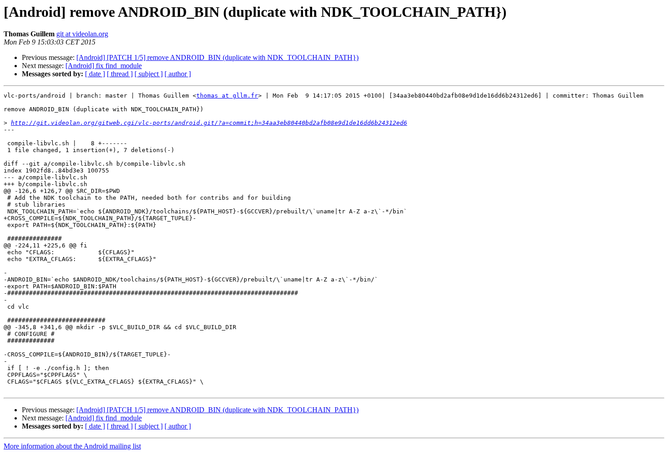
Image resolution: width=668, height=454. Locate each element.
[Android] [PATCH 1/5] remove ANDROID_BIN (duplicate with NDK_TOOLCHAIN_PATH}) (217, 57)
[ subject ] (149, 74)
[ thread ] (120, 74)
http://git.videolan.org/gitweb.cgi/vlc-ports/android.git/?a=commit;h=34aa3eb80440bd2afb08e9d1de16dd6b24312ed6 (209, 122)
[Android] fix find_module (103, 65)
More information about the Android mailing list (72, 446)
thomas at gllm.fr (227, 95)
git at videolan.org (82, 34)
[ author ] (178, 74)
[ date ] (95, 74)
